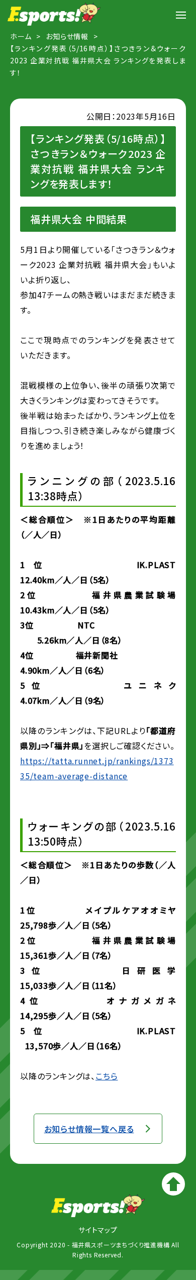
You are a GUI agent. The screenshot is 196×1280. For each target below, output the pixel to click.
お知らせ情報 (67, 36)
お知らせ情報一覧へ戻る (89, 1129)
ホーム (20, 36)
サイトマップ (98, 1230)
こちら (106, 1076)
